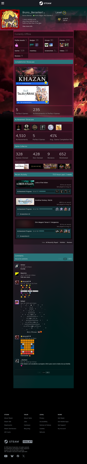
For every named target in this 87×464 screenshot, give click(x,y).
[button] (71, 12)
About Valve (28, 418)
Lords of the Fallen (41, 182)
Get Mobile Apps (63, 421)
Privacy (42, 418)
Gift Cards (7, 432)
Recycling (27, 428)
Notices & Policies (45, 425)
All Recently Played (52, 242)
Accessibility (43, 421)
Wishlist (62, 242)
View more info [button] (27, 26)
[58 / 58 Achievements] (33, 100)
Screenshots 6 (24, 236)
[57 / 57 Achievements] (32, 81)
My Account (62, 428)
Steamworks (8, 425)
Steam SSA (7, 421)
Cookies (42, 428)
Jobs (25, 421)
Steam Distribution (10, 428)
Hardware (27, 425)
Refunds (42, 432)
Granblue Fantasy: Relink (43, 200)
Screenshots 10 (25, 214)
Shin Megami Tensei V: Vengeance (47, 222)
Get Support (62, 425)
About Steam (8, 418)
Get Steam (61, 418)
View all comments (21, 259)
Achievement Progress (24, 191)
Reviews (69, 242)
